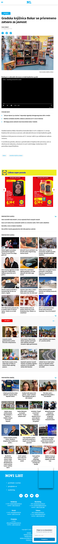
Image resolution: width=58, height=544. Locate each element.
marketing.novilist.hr (39, 503)
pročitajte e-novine (14, 483)
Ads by (50, 107)
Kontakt (29, 533)
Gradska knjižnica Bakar (16, 155)
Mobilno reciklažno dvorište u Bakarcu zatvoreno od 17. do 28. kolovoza (23, 118)
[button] (54, 190)
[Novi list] (29, 2)
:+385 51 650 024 (40, 516)
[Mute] (11, 105)
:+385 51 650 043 (16, 524)
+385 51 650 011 (16, 505)
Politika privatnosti (29, 534)
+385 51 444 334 (16, 514)
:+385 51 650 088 (40, 507)
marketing (11, 490)
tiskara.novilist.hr (39, 512)
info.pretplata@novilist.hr (14, 523)
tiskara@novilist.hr (40, 514)
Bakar (4, 155)
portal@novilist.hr (16, 512)
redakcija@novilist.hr (16, 503)
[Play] (3, 105)
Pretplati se (44, 539)
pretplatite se (12, 486)
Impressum (29, 540)
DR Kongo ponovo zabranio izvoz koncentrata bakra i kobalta (20, 122)
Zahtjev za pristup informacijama (29, 538)
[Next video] (7, 105)
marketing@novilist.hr (40, 505)
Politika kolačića (29, 536)
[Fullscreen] (51, 105)
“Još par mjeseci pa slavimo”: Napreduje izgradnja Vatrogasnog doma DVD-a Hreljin (27, 115)
